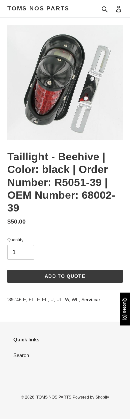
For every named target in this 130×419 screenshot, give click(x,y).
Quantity (15, 239)
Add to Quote (65, 276)
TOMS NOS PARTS (38, 8)
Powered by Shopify (91, 397)
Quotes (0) (125, 309)
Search (21, 355)
